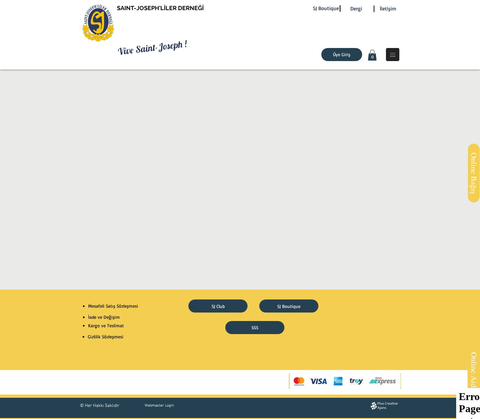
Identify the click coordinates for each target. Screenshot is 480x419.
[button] (372, 55)
